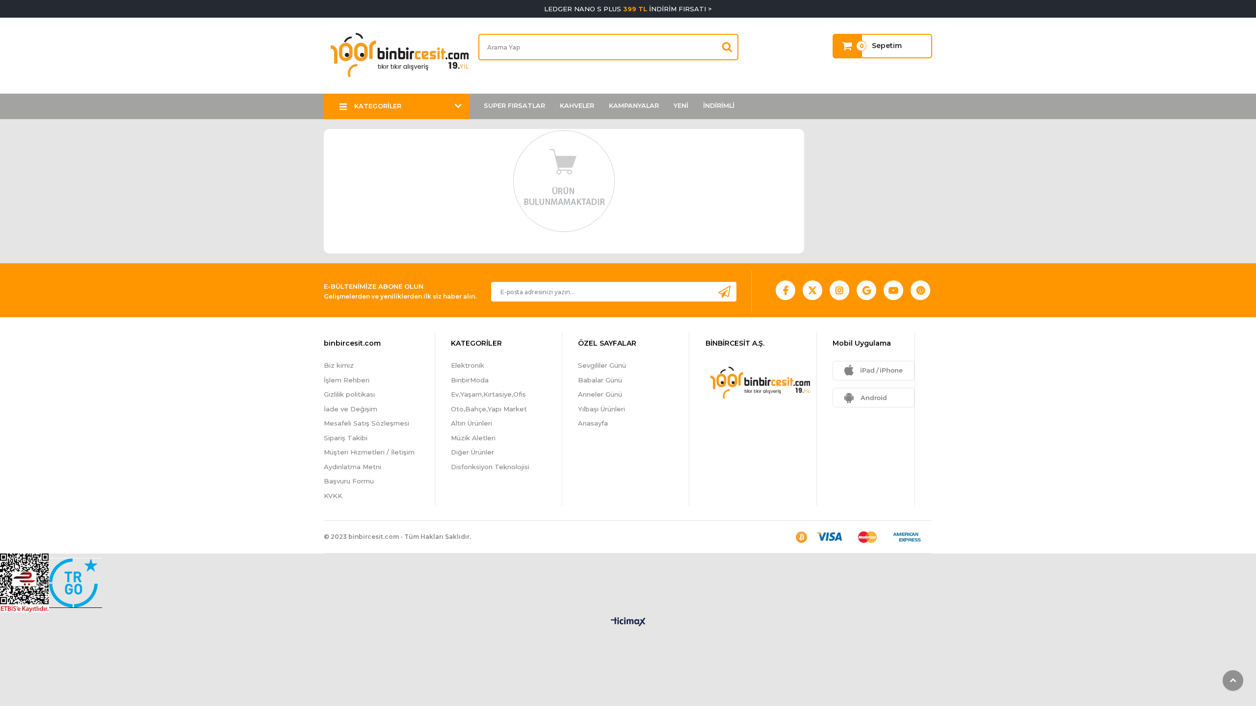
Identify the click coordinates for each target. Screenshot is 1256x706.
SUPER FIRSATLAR (514, 105)
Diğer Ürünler (472, 452)
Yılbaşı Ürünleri (601, 409)
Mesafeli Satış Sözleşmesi (366, 423)
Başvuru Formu (349, 481)
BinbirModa (470, 380)
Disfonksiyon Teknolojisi (490, 467)
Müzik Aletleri (473, 438)
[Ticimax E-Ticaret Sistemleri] (628, 622)
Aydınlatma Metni (352, 467)
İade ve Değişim (350, 409)
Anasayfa (593, 423)
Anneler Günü (600, 394)
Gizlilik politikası (349, 394)
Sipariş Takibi (345, 438)
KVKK (333, 496)
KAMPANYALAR (634, 105)
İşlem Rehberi (346, 380)
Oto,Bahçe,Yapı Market (489, 409)
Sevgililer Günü (602, 365)
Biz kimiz (339, 365)
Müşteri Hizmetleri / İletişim (369, 452)
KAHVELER (577, 105)
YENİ (681, 105)
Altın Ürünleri (471, 423)
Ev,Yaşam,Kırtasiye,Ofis (488, 394)
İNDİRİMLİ (718, 105)
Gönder (724, 291)
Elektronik (467, 365)
